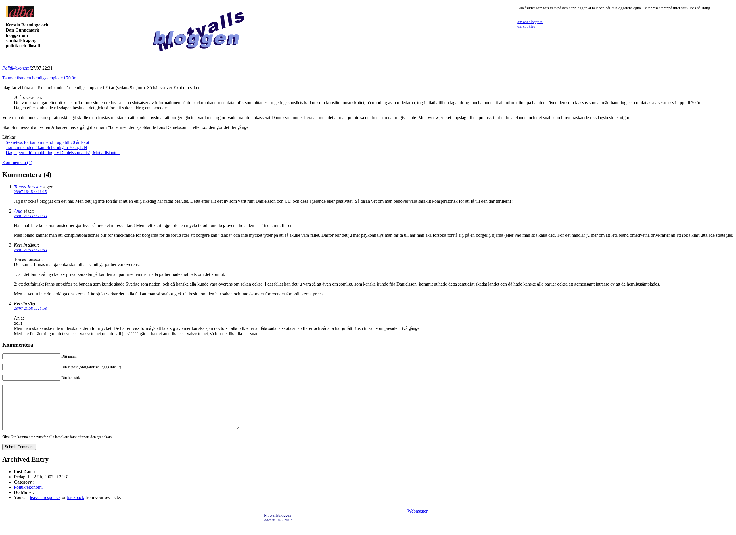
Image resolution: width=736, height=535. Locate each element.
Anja (18, 211)
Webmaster (417, 511)
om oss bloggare (530, 22)
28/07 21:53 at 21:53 (30, 250)
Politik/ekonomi (16, 68)
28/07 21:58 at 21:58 (30, 308)
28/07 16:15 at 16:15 (30, 192)
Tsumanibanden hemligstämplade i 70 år (38, 77)
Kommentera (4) (17, 162)
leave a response (45, 497)
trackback (75, 497)
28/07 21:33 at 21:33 (30, 216)
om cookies (526, 26)
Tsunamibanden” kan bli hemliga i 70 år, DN (46, 147)
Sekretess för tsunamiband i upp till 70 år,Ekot (47, 142)
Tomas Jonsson (28, 186)
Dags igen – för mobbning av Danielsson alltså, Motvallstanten (63, 152)
